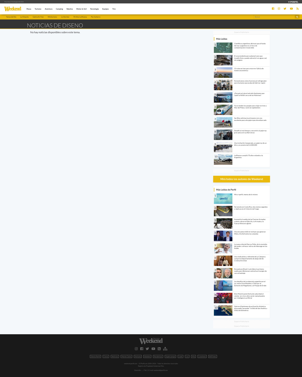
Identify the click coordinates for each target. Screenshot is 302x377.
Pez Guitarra (95, 17)
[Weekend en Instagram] (136, 349)
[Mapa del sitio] (165, 349)
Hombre (147, 356)
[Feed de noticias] (159, 349)
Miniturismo (52, 17)
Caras (106, 356)
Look (180, 356)
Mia (193, 356)
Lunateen (202, 356)
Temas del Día (11, 17)
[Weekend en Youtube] (153, 349)
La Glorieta (65, 17)
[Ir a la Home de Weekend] (151, 341)
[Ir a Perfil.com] (293, 2)
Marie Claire (126, 356)
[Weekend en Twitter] (147, 349)
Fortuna (138, 356)
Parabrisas (158, 356)
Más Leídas (221, 38)
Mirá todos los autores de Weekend (241, 179)
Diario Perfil (95, 356)
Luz (187, 356)
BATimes (212, 356)
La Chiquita (24, 17)
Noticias (115, 356)
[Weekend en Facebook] (141, 349)
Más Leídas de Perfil (226, 189)
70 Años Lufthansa (80, 17)
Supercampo (170, 356)
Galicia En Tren (38, 17)
